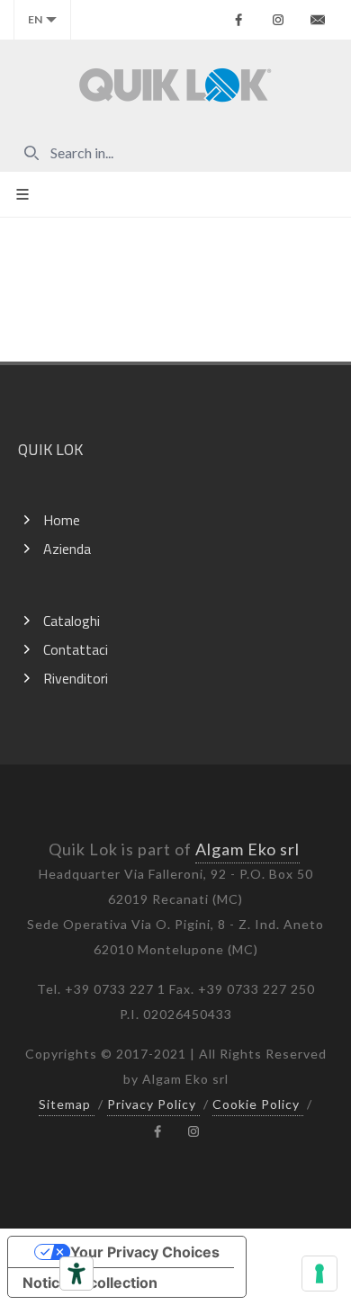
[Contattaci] (318, 20)
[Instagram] (278, 20)
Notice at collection (90, 1283)
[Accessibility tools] (76, 1273)
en (35, 19)
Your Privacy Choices (145, 1252)
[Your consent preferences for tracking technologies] (319, 1273)
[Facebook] (238, 20)
